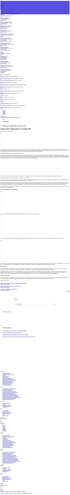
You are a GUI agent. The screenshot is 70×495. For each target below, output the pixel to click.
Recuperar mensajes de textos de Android (10, 394)
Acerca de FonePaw (6, 403)
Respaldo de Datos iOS (7, 446)
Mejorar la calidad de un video (8, 389)
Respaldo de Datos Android (7, 381)
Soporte (4, 112)
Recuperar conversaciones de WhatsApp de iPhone (11, 397)
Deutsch (7, 13)
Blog (1, 8)
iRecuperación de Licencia (7, 478)
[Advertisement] (35, 167)
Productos (2, 1)
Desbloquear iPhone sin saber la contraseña (10, 392)
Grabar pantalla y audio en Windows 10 (9, 388)
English (10, 13)
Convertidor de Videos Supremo (8, 374)
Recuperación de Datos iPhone (8, 444)
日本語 (1, 13)
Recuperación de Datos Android (8, 379)
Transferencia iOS (6, 376)
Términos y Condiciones (7, 405)
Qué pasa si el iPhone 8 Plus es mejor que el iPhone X (12, 332)
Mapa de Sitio (5, 407)
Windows (2, 19)
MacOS (5, 19)
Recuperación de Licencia (7, 412)
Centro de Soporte (6, 410)
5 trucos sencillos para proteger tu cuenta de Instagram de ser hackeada (15, 330)
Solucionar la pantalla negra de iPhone (9, 398)
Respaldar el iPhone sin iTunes (8, 399)
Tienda (1, 3)
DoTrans (4, 375)
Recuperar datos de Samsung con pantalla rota (11, 395)
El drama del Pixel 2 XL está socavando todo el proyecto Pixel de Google (15, 334)
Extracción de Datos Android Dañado (9, 380)
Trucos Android (6, 121)
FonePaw (2, 284)
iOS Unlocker (5, 377)
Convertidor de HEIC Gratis (7, 447)
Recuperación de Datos (7, 378)
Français (4, 13)
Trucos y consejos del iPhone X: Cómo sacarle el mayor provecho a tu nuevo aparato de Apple (19, 336)
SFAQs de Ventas (6, 411)
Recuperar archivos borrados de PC (9, 393)
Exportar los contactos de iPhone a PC (9, 391)
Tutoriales (2, 6)
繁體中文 (14, 13)
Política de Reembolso (6, 413)
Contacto (4, 404)
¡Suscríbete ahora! (3, 418)
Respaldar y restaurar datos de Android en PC (10, 396)
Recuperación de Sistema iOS (8, 445)
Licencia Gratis (5, 415)
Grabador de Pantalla (6, 373)
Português (17, 13)
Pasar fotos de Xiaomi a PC (7, 390)
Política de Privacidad (6, 406)
